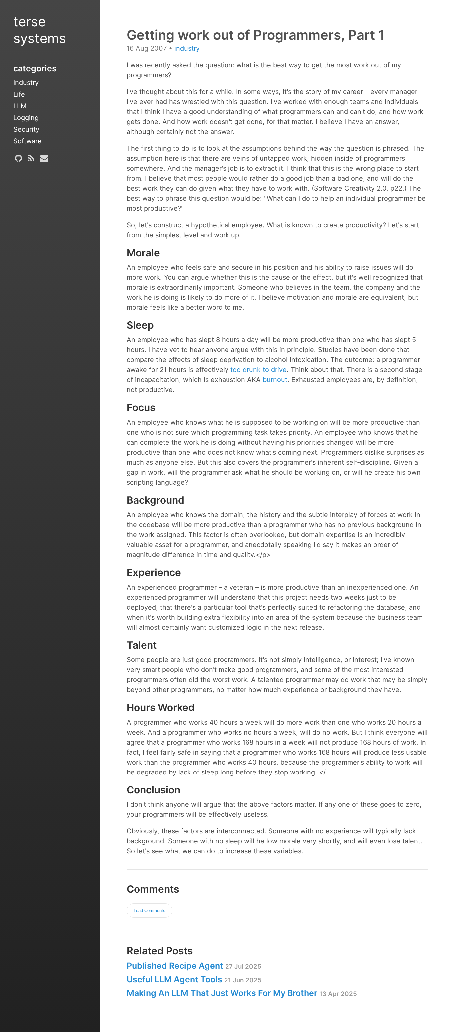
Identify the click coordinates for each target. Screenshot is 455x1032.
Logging (26, 118)
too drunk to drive (258, 370)
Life (19, 94)
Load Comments (149, 910)
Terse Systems (39, 29)
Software (27, 141)
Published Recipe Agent (194, 966)
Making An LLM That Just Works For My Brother (242, 993)
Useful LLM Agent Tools (194, 979)
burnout (275, 380)
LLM (20, 106)
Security (26, 129)
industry (187, 48)
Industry (26, 83)
